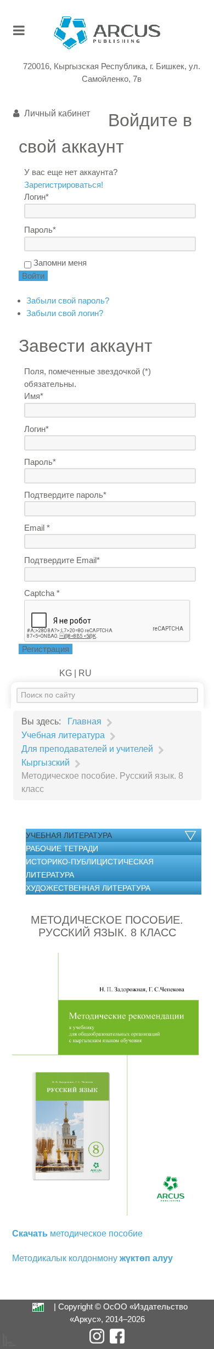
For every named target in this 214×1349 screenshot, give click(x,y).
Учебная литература (69, 835)
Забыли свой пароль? (67, 300)
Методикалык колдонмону (92, 1258)
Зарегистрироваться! (63, 184)
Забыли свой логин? (64, 313)
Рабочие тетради (62, 848)
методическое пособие (77, 1233)
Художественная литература (88, 888)
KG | (67, 673)
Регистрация (45, 649)
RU (84, 673)
